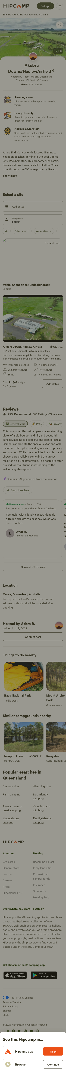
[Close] (33, 537)
